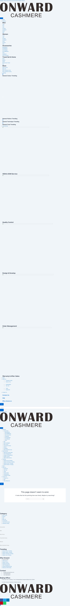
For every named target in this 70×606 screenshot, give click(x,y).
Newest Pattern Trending (8, 464)
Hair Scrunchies (8, 434)
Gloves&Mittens (8, 433)
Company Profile (7, 475)
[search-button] (2, 410)
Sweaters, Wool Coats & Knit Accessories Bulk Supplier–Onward (12, 0)
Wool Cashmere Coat (8, 449)
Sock (6, 440)
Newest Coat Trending (8, 460)
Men (4, 441)
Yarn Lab (5, 470)
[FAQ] (2, 396)
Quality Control (7, 456)
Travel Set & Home (7, 445)
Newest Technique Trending (9, 461)
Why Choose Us (7, 480)
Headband (7, 436)
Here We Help (5, 126)
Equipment (6, 468)
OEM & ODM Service (8, 457)
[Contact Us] (2, 393)
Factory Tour (6, 472)
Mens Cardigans (7, 442)
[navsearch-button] (0, 406)
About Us (4, 379)
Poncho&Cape (7, 437)
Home (3, 19)
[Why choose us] (2, 399)
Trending (4, 72)
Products (4, 21)
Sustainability (6, 474)
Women (5, 447)
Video (5, 471)
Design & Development (8, 455)
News (3, 377)
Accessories (6, 430)
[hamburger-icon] (1, 18)
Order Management (7, 453)
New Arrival (6, 444)
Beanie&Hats (7, 432)
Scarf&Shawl (7, 438)
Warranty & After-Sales (8, 452)
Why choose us (7, 401)
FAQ (3, 398)
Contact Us (4, 392)
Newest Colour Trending (8, 463)
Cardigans (6, 448)
